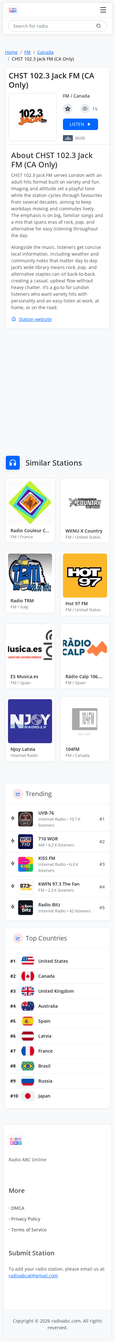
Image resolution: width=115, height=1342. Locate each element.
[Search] (98, 26)
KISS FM (46, 858)
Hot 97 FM (76, 603)
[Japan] (27, 1096)
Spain (44, 1021)
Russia (45, 1081)
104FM (72, 749)
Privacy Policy (25, 1219)
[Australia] (27, 1006)
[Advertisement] (57, 392)
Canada (45, 52)
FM (27, 52)
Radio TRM (22, 601)
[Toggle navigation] (103, 10)
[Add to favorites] (68, 109)
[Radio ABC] (14, 10)
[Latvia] (27, 1036)
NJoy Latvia (23, 749)
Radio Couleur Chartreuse (30, 530)
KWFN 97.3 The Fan (59, 884)
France (45, 1051)
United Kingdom (56, 991)
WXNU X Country (84, 531)
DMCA (17, 1208)
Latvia (44, 1036)
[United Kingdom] (27, 991)
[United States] (27, 961)
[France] (27, 1051)
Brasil (44, 1066)
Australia (48, 1006)
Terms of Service (29, 1230)
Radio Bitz (49, 905)
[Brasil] (27, 1066)
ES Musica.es (24, 676)
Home (11, 52)
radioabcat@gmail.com (33, 1276)
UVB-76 (46, 813)
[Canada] (27, 976)
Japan (44, 1096)
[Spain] (27, 1021)
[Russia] (27, 1081)
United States (53, 961)
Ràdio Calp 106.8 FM (84, 676)
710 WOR (48, 839)
